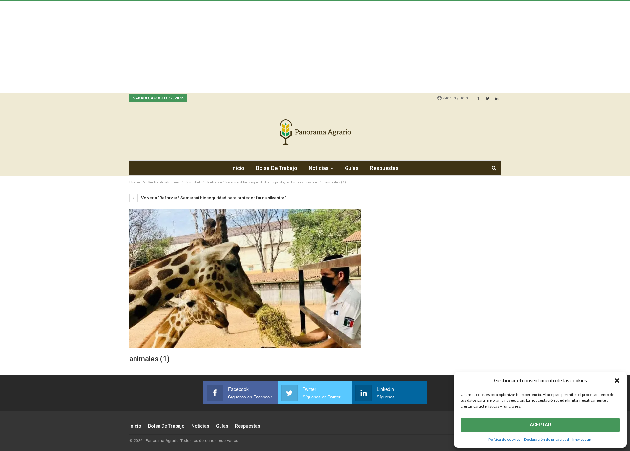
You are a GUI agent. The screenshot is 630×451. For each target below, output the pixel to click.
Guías (352, 168)
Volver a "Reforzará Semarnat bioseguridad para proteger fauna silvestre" (213, 197)
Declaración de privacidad (546, 439)
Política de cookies (504, 439)
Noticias (319, 168)
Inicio (237, 168)
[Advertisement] (197, 47)
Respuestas (384, 168)
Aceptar (540, 425)
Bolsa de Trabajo (276, 168)
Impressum (582, 439)
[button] (617, 380)
